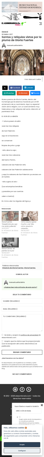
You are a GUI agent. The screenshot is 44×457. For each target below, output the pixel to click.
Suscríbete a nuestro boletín (27, 406)
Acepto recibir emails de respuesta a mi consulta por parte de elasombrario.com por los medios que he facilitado (30, 422)
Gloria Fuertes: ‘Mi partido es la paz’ (8, 249)
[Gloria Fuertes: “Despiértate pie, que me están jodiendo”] (10, 216)
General (5, 32)
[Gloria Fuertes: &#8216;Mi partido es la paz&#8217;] (10, 242)
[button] (14, 23)
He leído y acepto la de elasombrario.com (21, 336)
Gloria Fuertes (29, 268)
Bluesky (36, 93)
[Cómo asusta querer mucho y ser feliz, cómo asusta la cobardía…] (29, 216)
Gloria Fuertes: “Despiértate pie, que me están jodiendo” (9, 224)
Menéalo (24, 93)
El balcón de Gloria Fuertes (12, 268)
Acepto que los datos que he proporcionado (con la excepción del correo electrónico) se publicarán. (21, 343)
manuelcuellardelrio (15, 45)
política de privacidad (30, 335)
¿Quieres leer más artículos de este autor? (20, 287)
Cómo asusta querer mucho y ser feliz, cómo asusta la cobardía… (28, 225)
